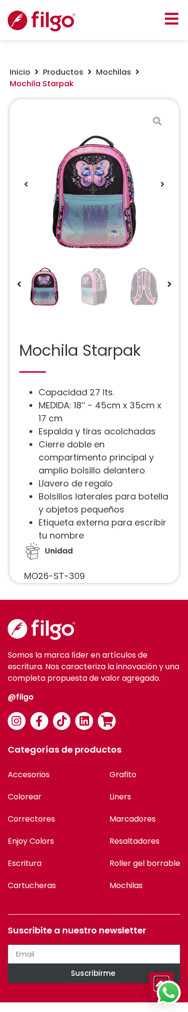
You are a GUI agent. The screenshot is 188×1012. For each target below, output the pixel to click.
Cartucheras (32, 885)
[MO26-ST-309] (94, 184)
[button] (171, 18)
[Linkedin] (84, 721)
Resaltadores (134, 841)
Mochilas (113, 72)
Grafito (122, 774)
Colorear (24, 796)
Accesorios (29, 774)
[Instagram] (17, 721)
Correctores (31, 818)
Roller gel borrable (144, 863)
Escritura (24, 863)
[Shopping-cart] (107, 721)
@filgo (21, 696)
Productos (63, 72)
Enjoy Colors (31, 841)
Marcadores (132, 818)
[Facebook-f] (39, 721)
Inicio (20, 72)
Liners (120, 796)
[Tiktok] (62, 721)
